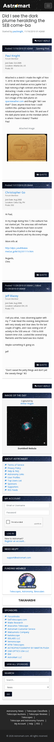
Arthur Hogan (27, 403)
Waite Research (15, 622)
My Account (20, 723)
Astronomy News (15, 710)
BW (9, 654)
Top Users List (15, 480)
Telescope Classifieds (37, 710)
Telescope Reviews (38, 714)
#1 (48, 185)
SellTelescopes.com (17, 619)
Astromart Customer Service (21, 629)
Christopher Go (15, 192)
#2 (48, 288)
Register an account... (15, 541)
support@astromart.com (19, 557)
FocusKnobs (14, 616)
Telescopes (27, 717)
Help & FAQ (13, 471)
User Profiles (14, 477)
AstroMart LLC (15, 657)
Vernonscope (14, 641)
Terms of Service (16, 464)
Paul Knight (12, 55)
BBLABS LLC (14, 638)
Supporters (13, 486)
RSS (38, 723)
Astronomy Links (16, 474)
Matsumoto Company (18, 632)
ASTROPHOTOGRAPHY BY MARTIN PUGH (28, 647)
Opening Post (42, 48)
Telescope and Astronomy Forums (27, 720)
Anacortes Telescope (18, 625)
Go (8, 694)
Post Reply (43, 40)
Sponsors (12, 483)
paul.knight (18, 31)
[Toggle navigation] (48, 5)
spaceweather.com (14, 101)
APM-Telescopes (16, 644)
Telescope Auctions (16, 714)
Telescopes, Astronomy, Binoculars (27, 591)
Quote (43, 174)
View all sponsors (17, 664)
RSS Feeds (13, 490)
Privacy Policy (14, 468)
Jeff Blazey (11, 296)
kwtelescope (14, 635)
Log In (10, 533)
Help (31, 723)
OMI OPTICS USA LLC (18, 651)
